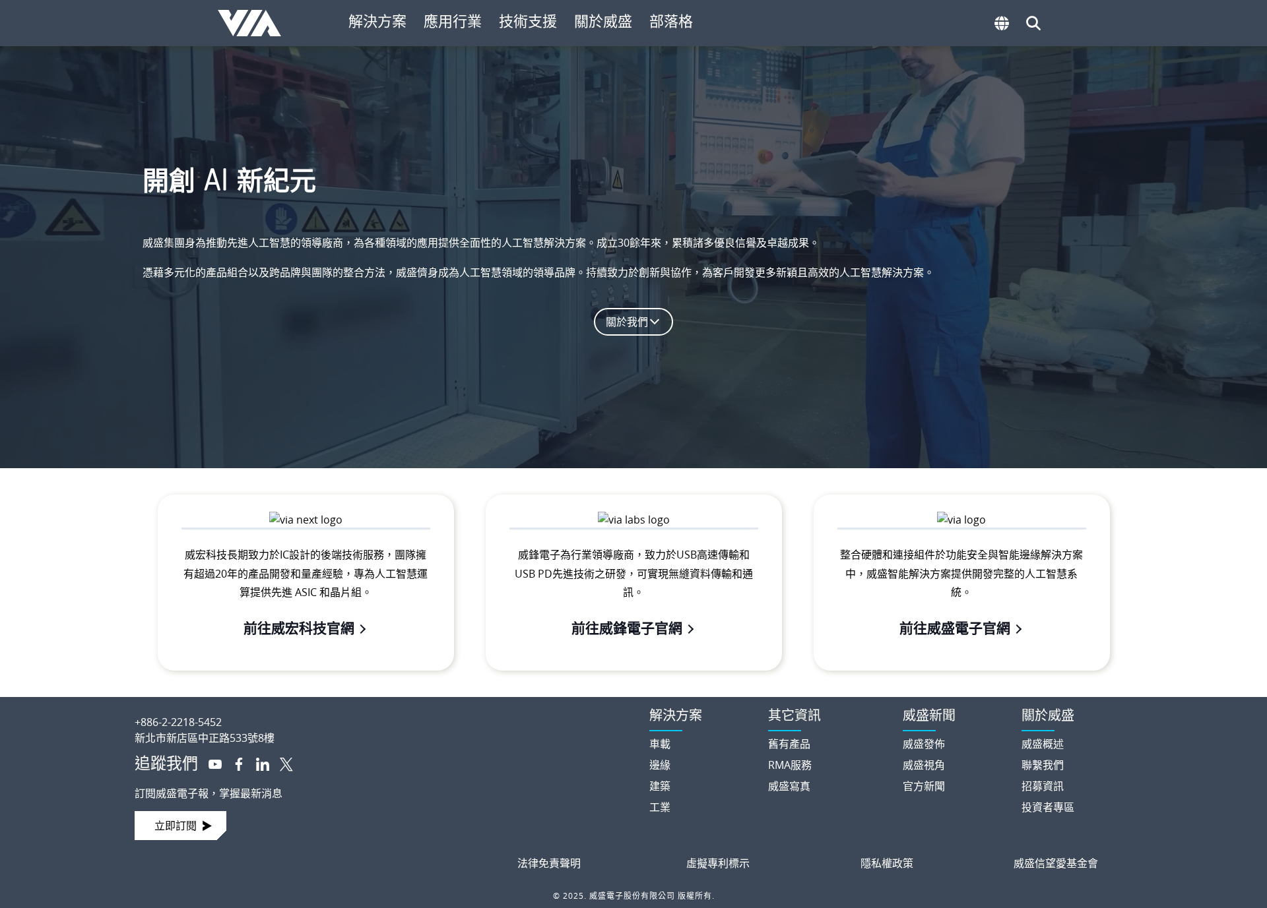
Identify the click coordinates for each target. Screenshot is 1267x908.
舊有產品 (789, 744)
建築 (659, 786)
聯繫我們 (1043, 765)
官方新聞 (924, 786)
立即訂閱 (175, 825)
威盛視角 (924, 765)
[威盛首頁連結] (380, 711)
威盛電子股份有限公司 (256, 23)
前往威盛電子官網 (954, 628)
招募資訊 (1043, 786)
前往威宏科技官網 (299, 628)
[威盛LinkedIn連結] (257, 762)
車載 (659, 744)
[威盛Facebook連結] (233, 762)
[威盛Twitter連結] (281, 762)
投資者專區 (1048, 807)
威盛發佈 (924, 744)
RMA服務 (790, 765)
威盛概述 (1043, 744)
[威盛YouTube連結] (210, 762)
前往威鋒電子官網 (626, 628)
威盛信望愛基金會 (1056, 863)
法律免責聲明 (549, 863)
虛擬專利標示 (718, 863)
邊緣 (659, 765)
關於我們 (627, 322)
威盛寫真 (789, 786)
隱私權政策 (887, 863)
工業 (659, 807)
